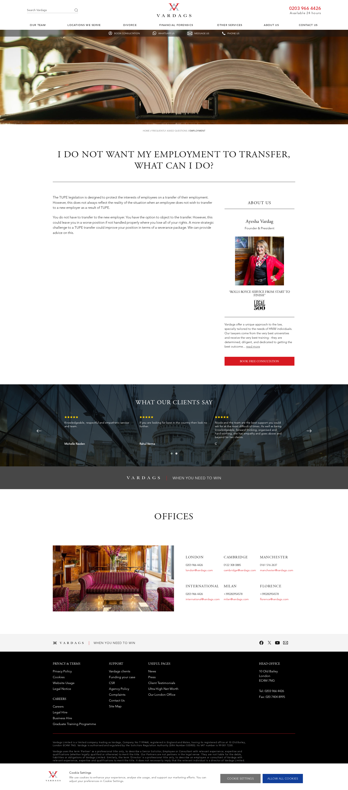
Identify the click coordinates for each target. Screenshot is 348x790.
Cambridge (236, 557)
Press (152, 677)
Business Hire (62, 718)
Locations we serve (84, 25)
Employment (197, 130)
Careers (58, 706)
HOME (146, 130)
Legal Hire (60, 712)
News (152, 671)
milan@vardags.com (236, 599)
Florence (271, 586)
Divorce (130, 25)
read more (253, 346)
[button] (171, 454)
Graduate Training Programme (74, 724)
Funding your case (122, 677)
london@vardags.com (199, 570)
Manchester (274, 557)
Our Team (38, 25)
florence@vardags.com (274, 599)
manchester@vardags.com (276, 570)
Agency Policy (119, 689)
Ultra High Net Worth (163, 689)
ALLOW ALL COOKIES (282, 778)
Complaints (117, 694)
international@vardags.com (203, 599)
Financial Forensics (176, 25)
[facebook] (261, 642)
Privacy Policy (62, 671)
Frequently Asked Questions (169, 130)
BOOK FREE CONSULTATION (259, 361)
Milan (230, 586)
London (195, 557)
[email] (285, 642)
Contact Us (308, 25)
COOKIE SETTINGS (240, 778)
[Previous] (39, 430)
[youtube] (277, 642)
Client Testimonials (161, 683)
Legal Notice (62, 689)
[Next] (309, 430)
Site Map (115, 706)
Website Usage (64, 683)
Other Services (229, 25)
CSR (112, 683)
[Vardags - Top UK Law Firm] (174, 16)
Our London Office (161, 694)
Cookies (59, 677)
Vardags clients (119, 671)
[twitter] (269, 642)
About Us (271, 25)
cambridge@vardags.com (240, 570)
